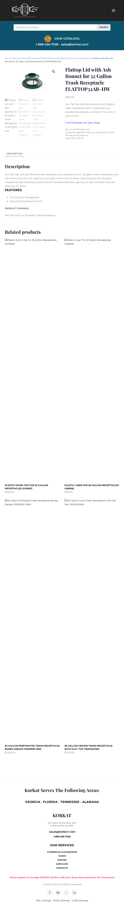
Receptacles (34, 58)
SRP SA (79, 138)
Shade (62, 856)
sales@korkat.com (74, 44)
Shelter (62, 860)
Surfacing (62, 864)
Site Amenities (19, 58)
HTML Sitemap (61, 900)
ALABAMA (90, 802)
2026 (73, 138)
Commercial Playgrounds (62, 852)
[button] (54, 71)
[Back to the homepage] (25, 10)
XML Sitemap (43, 900)
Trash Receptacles (50, 58)
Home (8, 58)
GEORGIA (32, 802)
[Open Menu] (113, 10)
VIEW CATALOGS (66, 38)
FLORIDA (50, 802)
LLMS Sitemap (80, 900)
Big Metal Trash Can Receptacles (76, 58)
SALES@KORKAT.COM (62, 831)
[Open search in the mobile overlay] (62, 27)
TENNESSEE (69, 802)
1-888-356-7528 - (48, 44)
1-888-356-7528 (62, 836)
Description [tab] (14, 153)
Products (62, 868)
